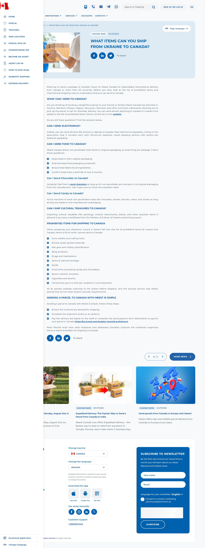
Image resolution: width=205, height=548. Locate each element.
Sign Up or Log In (173, 7)
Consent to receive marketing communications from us (161, 500)
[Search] (153, 7)
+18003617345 (75, 524)
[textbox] (176, 28)
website (117, 114)
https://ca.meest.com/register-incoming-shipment (101, 321)
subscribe (152, 524)
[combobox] (176, 28)
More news (180, 356)
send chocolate (78, 184)
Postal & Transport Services (45, 538)
